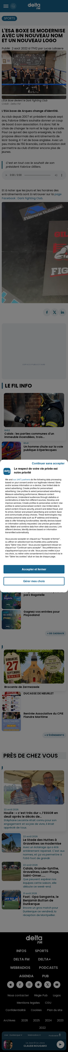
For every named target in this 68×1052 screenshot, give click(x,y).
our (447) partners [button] (21, 479)
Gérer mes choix (34, 581)
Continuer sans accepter (48, 463)
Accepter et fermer (34, 569)
